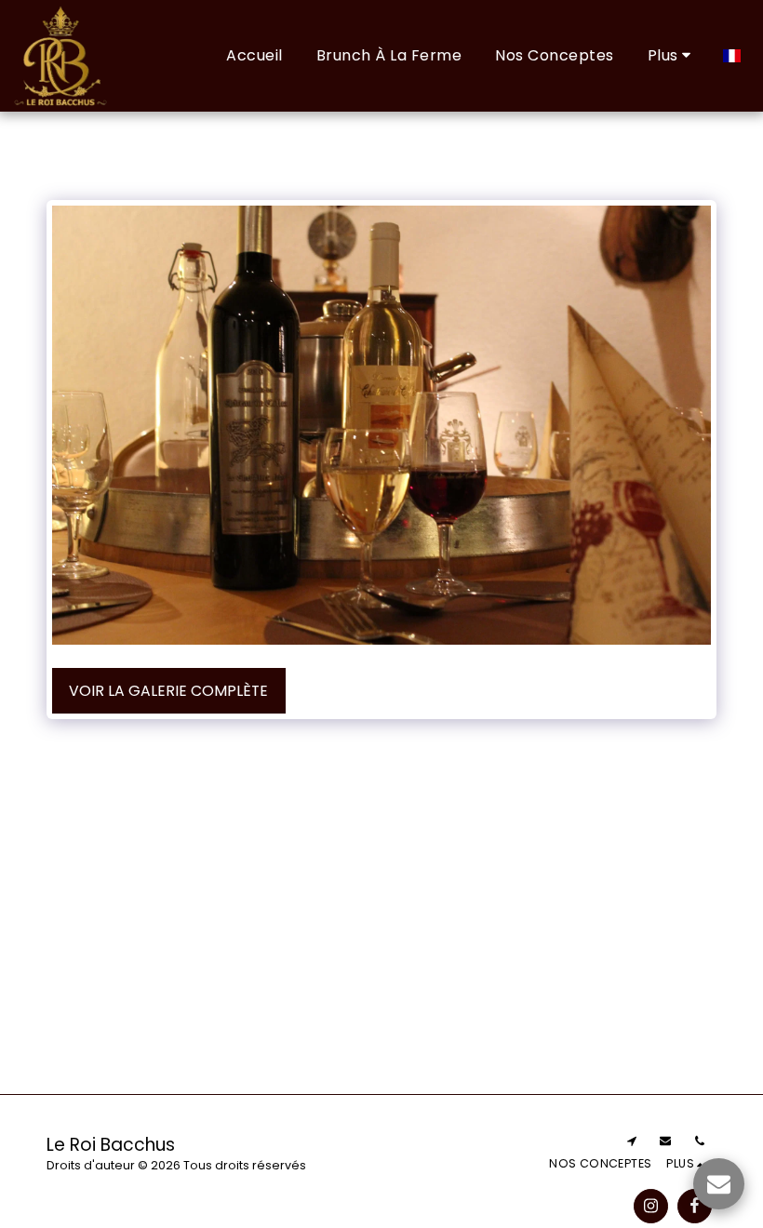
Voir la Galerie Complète (168, 690)
